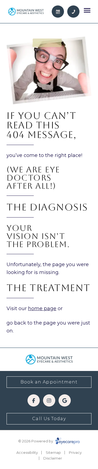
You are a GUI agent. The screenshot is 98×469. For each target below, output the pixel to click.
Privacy (75, 452)
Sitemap (53, 452)
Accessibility (27, 452)
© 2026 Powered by (36, 441)
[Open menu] (87, 10)
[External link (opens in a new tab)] (65, 400)
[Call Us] (73, 11)
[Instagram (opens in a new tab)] (49, 400)
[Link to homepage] (26, 11)
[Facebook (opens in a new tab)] (33, 400)
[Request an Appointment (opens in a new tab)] (58, 11)
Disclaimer (52, 458)
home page (42, 308)
